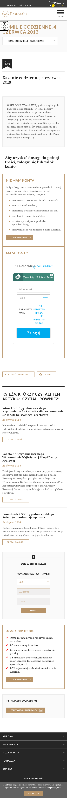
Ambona (7, 736)
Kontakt (8, 769)
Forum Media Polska (33, 778)
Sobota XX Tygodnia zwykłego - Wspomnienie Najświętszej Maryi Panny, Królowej (29, 457)
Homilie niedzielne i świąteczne (25, 41)
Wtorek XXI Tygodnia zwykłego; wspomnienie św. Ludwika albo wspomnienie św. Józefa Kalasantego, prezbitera (33, 411)
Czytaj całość (15, 439)
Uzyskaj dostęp (19, 237)
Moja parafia (10, 752)
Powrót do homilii (19, 374)
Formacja (8, 760)
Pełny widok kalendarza (24, 710)
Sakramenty (10, 744)
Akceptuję (33, 793)
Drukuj (48, 374)
